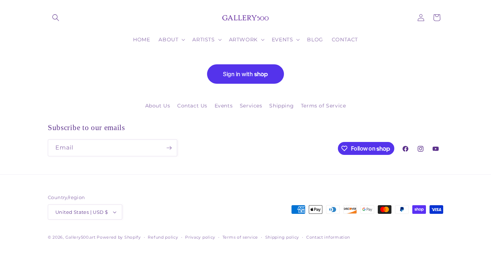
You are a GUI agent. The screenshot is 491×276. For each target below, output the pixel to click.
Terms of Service (323, 105)
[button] (56, 18)
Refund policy (163, 237)
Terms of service (240, 237)
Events (224, 105)
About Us (157, 105)
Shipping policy (282, 237)
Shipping (281, 105)
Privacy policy (200, 237)
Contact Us (192, 105)
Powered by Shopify (119, 237)
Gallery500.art (80, 237)
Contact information (328, 237)
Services (251, 105)
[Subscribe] (169, 147)
